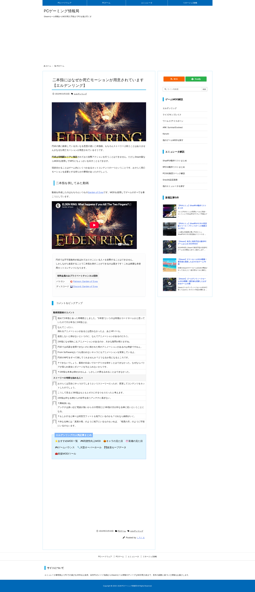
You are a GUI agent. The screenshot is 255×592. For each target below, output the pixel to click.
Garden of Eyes (95, 192)
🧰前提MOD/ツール (65, 453)
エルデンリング (80, 94)
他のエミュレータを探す (174, 186)
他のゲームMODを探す (173, 140)
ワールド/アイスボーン (173, 121)
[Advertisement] (127, 41)
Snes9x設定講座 (170, 180)
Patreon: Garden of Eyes (85, 281)
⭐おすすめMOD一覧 (66, 441)
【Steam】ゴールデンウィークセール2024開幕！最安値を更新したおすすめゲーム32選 (192, 281)
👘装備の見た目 (134, 441)
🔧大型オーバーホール (89, 447)
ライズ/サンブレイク (172, 114)
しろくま (141, 537)
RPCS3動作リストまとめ (174, 167)
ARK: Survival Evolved (172, 127)
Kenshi (166, 134)
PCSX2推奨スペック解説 (174, 173)
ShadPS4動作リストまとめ (175, 160)
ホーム (48, 66)
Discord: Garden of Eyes (85, 286)
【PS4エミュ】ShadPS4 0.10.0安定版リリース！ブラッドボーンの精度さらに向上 (192, 225)
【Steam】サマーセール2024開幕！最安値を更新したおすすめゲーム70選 (192, 261)
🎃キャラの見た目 (113, 441)
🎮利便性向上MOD (90, 441)
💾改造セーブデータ (115, 447)
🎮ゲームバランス (65, 447)
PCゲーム (60, 66)
